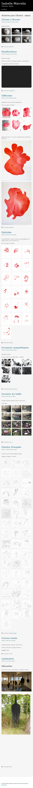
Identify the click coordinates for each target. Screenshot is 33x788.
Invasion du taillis (11, 394)
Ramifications (9, 51)
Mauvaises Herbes (13, 389)
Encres (10, 766)
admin (17, 22)
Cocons (10, 442)
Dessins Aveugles (11, 447)
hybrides (11, 342)
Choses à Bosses (11, 19)
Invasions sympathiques (15, 347)
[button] (6, 32)
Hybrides (7, 232)
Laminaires (8, 658)
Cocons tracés (9, 638)
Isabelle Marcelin (14, 3)
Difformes (11, 46)
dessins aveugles (12, 633)
